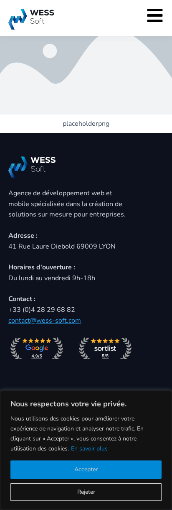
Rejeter (86, 492)
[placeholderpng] (86, 57)
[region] (86, 450)
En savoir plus (89, 449)
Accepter (86, 469)
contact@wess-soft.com (44, 320)
